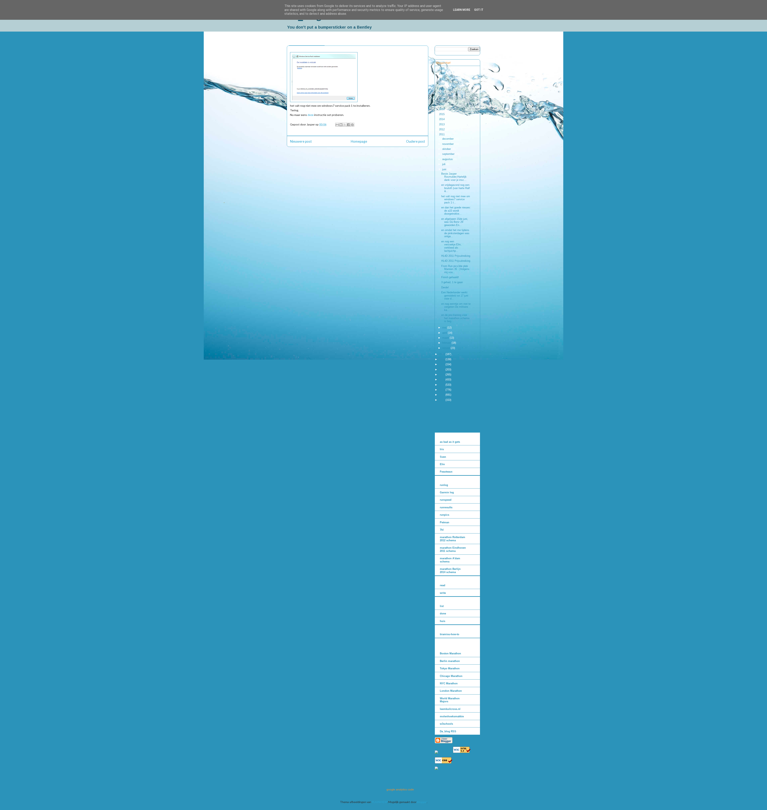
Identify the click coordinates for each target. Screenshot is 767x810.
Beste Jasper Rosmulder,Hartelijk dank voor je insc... (454, 176)
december (448, 138)
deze (311, 114)
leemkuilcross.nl (450, 709)
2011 (442, 134)
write (443, 592)
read (442, 585)
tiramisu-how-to (449, 634)
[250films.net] (443, 751)
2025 (442, 68)
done (443, 613)
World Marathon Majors (450, 700)
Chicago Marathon (451, 676)
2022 (442, 83)
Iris (442, 449)
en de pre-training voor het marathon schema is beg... (455, 318)
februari (447, 342)
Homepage (359, 141)
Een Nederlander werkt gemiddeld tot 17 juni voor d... (454, 295)
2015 (442, 114)
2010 (442, 354)
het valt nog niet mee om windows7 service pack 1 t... (455, 199)
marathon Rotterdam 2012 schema (452, 539)
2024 (442, 73)
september (448, 153)
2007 (442, 369)
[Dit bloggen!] (341, 125)
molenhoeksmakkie (452, 716)
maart (446, 337)
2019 (442, 94)
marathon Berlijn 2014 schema (450, 570)
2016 (442, 109)
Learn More (461, 9)
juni (444, 169)
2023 (442, 78)
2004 (442, 384)
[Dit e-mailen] (337, 125)
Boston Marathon (450, 653)
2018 (442, 99)
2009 (442, 359)
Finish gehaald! (450, 277)
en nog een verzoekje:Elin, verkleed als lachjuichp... (451, 246)
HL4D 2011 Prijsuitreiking (455, 255)
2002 (442, 394)
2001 (442, 399)
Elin (442, 464)
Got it (478, 9)
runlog (444, 485)
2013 (442, 124)
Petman (444, 522)
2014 (442, 119)
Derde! (445, 287)
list (442, 606)
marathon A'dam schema (450, 560)
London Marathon (451, 690)
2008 (442, 364)
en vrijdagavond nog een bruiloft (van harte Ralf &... (455, 188)
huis (442, 621)
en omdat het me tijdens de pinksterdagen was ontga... (455, 233)
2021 (442, 88)
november (448, 143)
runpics (444, 514)
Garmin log (447, 492)
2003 (442, 389)
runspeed (445, 499)
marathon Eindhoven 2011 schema (453, 549)
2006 (442, 374)
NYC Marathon (449, 683)
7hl (442, 529)
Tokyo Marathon (450, 668)
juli (444, 164)
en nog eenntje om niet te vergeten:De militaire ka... (456, 306)
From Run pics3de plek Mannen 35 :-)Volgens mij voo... (455, 269)
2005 (442, 379)
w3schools (446, 723)
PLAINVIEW (379, 802)
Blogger (422, 802)
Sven (443, 456)
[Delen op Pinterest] (352, 125)
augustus (448, 159)
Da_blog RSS (448, 731)
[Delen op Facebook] (349, 125)
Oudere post (415, 141)
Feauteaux (446, 471)
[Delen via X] (345, 125)
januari (446, 347)
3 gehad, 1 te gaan (452, 282)
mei (444, 327)
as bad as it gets (450, 441)
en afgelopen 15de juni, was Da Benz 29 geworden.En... (454, 222)
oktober (447, 148)
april (445, 332)
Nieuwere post (301, 141)
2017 (442, 103)
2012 (442, 129)
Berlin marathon (450, 661)
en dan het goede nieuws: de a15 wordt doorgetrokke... (456, 210)
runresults (446, 507)
